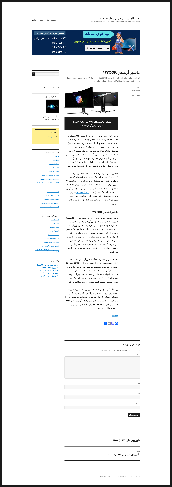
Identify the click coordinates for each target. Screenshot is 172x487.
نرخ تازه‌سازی (82, 192)
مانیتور (138, 92)
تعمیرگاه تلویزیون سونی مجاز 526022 (120, 18)
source (115, 316)
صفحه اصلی (37, 20)
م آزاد (138, 87)
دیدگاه (138, 355)
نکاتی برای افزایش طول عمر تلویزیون (49, 206)
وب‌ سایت (137, 403)
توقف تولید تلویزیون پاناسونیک (47, 265)
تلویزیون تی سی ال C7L (49, 270)
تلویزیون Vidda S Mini (50, 268)
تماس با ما (51, 20)
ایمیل (138, 393)
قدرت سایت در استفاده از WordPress (109, 476)
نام (138, 383)
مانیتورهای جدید (136, 95)
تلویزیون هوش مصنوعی (49, 276)
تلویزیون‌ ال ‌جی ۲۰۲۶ (50, 273)
